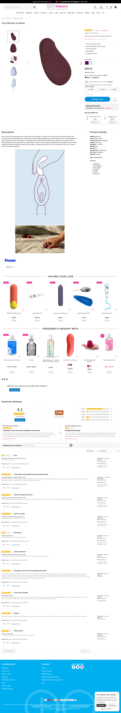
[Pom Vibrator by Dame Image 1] (54, 61)
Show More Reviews (9, 650)
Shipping (4, 677)
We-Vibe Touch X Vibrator (70, 360)
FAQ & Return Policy (8, 680)
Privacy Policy (6, 686)
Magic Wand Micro (107, 313)
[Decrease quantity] (86, 94)
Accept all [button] (101, 705)
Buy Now (14, 320)
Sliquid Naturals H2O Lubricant (12, 360)
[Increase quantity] (92, 94)
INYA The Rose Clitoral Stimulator (90, 360)
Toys (3, 18)
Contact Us (5, 671)
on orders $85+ (72, 1)
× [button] (117, 693)
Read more (102, 702)
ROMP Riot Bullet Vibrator (14, 313)
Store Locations (47, 671)
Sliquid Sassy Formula (109, 360)
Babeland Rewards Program (51, 677)
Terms (4, 683)
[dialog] (107, 701)
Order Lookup (6, 674)
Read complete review (8, 438)
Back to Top (84, 650)
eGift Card (5, 668)
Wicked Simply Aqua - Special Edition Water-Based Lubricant (51, 360)
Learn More (107, 108)
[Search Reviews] (70, 445)
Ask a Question (89, 39)
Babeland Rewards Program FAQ (52, 680)
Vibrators (8, 18)
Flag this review (16, 467)
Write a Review (104, 30)
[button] (81, 63)
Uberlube (31, 360)
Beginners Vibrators (18, 18)
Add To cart (98, 99)
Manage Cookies (7, 689)
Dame (12, 267)
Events (44, 668)
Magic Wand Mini (37, 313)
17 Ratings (97, 30)
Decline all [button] (112, 705)
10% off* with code (42, 1)
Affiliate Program (47, 674)
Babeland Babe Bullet (84, 313)
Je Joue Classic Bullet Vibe (60, 313)
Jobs (43, 683)
